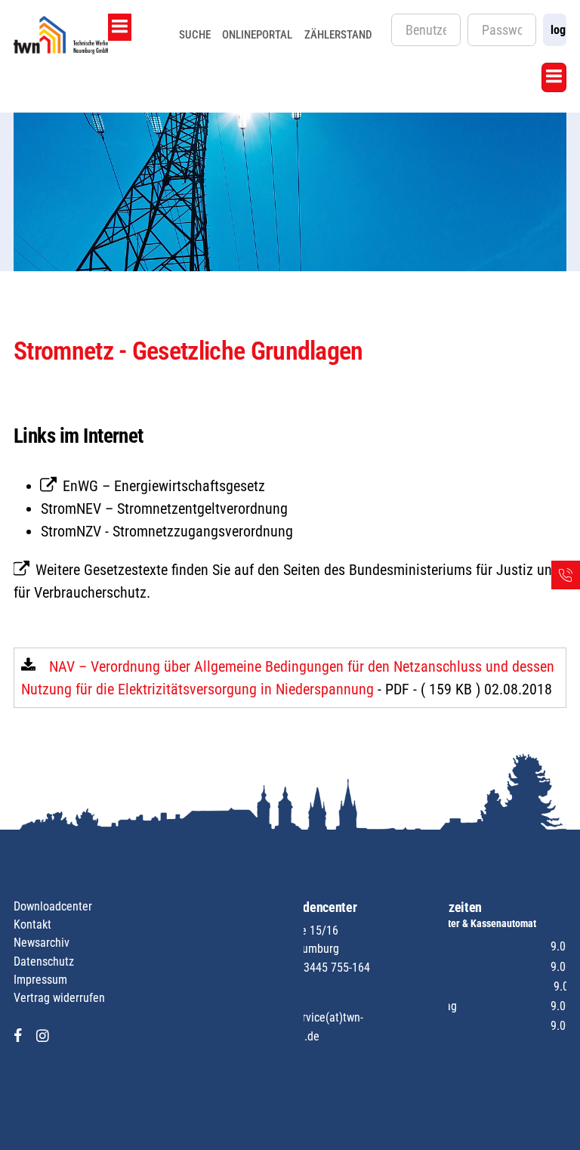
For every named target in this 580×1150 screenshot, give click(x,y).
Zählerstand (338, 35)
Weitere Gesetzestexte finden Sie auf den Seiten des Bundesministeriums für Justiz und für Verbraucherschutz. (287, 581)
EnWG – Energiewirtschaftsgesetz (164, 486)
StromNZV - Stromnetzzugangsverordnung (167, 531)
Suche (195, 35)
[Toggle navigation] (119, 27)
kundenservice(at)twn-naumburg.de (309, 1026)
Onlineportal (257, 35)
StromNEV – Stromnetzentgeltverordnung (164, 508)
